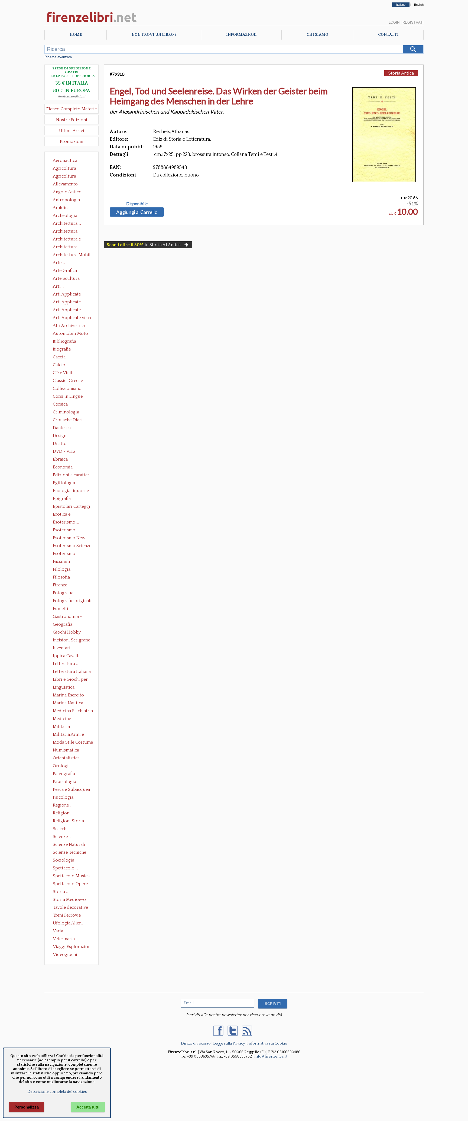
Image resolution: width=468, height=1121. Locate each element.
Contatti (388, 35)
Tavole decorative (70, 907)
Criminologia (66, 412)
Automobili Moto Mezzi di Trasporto (72, 334)
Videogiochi (65, 954)
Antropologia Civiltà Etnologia (69, 200)
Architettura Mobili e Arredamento (72, 255)
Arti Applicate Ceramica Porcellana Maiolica (72, 295)
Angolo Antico (67, 191)
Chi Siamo (317, 35)
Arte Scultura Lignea (66, 279)
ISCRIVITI (273, 1004)
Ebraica (60, 459)
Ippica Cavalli (66, 655)
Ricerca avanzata (58, 57)
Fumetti (60, 608)
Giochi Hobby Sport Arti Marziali (71, 633)
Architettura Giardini (65, 247)
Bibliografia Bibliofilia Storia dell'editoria (69, 342)
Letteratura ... (66, 663)
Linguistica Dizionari (63, 688)
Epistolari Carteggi (71, 506)
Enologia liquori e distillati (71, 491)
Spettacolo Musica (71, 875)
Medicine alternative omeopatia (63, 719)
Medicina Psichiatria (73, 710)
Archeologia (65, 215)
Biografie (62, 349)
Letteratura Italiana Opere (72, 672)
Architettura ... (67, 223)
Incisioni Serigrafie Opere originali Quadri (71, 641)
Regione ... (62, 805)
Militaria (61, 726)
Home (76, 35)
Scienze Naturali (69, 844)
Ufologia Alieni (68, 923)
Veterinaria (64, 938)
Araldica (61, 207)
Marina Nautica (68, 703)
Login (394, 22)
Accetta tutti (87, 1107)
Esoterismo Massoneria (64, 531)
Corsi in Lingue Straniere (68, 397)
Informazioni (241, 35)
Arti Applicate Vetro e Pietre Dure (73, 318)
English (419, 4)
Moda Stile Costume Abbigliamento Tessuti (73, 743)
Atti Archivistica (69, 325)
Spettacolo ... (65, 868)
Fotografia (63, 592)
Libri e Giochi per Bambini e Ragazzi (71, 680)
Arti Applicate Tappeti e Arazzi (69, 310)
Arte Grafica (65, 270)
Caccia (59, 357)
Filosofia (61, 577)
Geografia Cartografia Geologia (64, 625)
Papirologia (64, 781)
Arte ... (59, 262)
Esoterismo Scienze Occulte (72, 546)
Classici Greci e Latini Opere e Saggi (72, 381)
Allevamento (65, 184)
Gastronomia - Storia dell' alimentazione (67, 617)
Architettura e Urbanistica (67, 240)
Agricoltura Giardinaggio (66, 177)
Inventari (61, 647)
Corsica (60, 404)
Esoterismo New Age (69, 538)
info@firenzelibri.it (270, 1056)
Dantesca (62, 427)
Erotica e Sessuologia (65, 515)
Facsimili (61, 561)
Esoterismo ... (66, 522)
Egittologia (64, 482)
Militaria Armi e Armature (68, 735)
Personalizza (26, 1107)
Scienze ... (62, 836)
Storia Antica (401, 72)
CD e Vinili (63, 372)
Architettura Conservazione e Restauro (69, 232)
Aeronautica (65, 160)
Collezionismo (67, 388)
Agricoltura (64, 168)
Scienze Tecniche (69, 852)
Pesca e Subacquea (71, 789)
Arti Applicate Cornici (67, 303)
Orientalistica (66, 758)
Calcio (59, 364)
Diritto (60, 443)
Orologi (61, 765)
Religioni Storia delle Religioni (68, 821)
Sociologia (63, 860)
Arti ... (58, 286)
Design (59, 435)
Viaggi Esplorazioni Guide (72, 947)
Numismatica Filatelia (66, 751)
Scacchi (60, 828)
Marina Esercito (68, 695)
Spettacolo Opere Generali (70, 884)
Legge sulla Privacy (229, 1043)
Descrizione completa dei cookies (57, 1092)
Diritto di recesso (196, 1043)
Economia (63, 467)
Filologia (61, 569)
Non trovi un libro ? (154, 35)
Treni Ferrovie (67, 915)
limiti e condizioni (71, 96)
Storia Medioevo (69, 899)
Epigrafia (62, 498)
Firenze (60, 585)
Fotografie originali (72, 600)
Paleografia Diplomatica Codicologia (65, 774)
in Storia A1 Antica (144, 244)
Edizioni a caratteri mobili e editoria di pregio (72, 475)
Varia (58, 931)
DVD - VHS (64, 451)
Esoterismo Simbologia (64, 554)
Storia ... (61, 891)
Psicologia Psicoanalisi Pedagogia (64, 798)
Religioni (62, 813)
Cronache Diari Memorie (68, 420)
